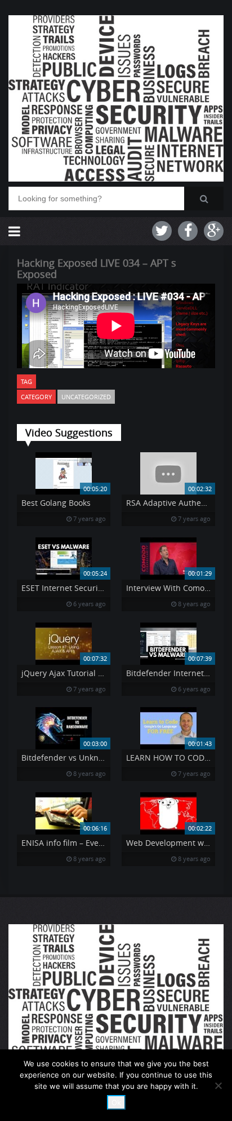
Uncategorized (86, 396)
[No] (218, 1085)
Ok (116, 1102)
